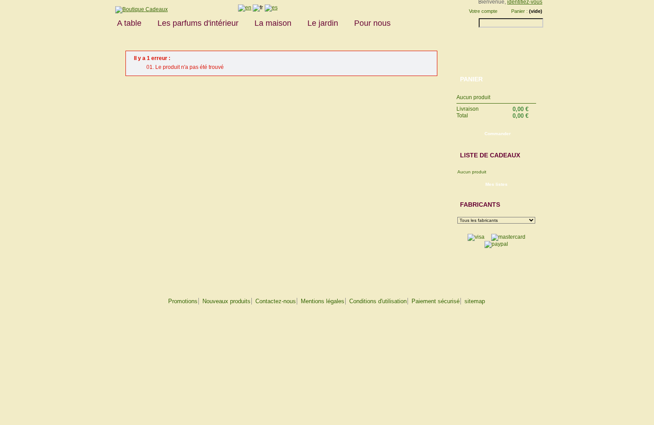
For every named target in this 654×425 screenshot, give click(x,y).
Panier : (519, 11)
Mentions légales (322, 301)
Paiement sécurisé (436, 301)
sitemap (474, 301)
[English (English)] (244, 7)
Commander (497, 133)
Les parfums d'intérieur (197, 23)
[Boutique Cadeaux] (138, 9)
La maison (272, 23)
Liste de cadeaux (490, 155)
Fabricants (480, 204)
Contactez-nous (275, 301)
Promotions (183, 301)
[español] (271, 7)
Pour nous (372, 23)
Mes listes (496, 184)
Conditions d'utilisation (378, 301)
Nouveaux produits (226, 301)
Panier (471, 79)
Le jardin (322, 23)
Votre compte (483, 11)
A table (129, 23)
